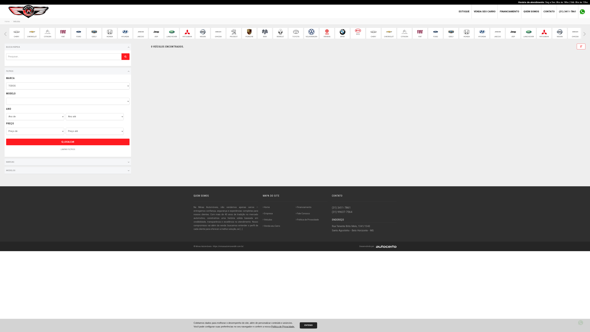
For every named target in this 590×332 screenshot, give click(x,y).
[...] (241, 229)
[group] (16, 33)
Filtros (9, 71)
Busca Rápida (13, 47)
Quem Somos (531, 11)
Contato (549, 11)
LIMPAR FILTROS (68, 149)
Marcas (10, 162)
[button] (5, 34)
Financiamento (509, 11)
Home (7, 21)
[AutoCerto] (385, 246)
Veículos (268, 219)
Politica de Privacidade (308, 219)
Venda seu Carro (485, 11)
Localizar (68, 142)
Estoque (464, 11)
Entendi (308, 325)
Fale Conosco (303, 213)
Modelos (10, 170)
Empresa (268, 213)
